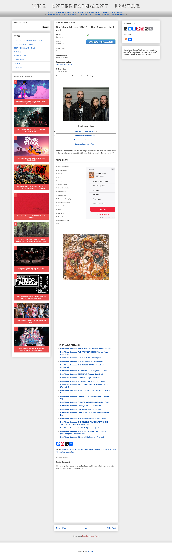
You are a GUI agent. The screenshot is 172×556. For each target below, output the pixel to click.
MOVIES (70, 12)
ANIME (105, 12)
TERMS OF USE (20, 56)
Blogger (90, 551)
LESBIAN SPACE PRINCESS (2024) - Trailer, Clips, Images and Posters (31, 102)
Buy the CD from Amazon (85, 131)
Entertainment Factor (69, 337)
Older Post (111, 528)
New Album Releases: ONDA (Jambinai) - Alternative (81, 406)
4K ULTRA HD (70, 15)
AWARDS (60, 12)
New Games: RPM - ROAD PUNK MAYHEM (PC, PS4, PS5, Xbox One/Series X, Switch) (31, 187)
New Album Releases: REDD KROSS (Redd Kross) (31, 216)
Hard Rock (103, 449)
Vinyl (65, 64)
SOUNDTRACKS (85, 15)
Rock (72, 452)
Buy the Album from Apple (85, 144)
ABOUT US (18, 67)
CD (57, 64)
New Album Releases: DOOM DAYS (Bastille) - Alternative (83, 437)
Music (110, 449)
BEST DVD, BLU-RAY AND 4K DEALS (28, 40)
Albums (77, 449)
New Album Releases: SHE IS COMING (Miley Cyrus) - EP (82, 358)
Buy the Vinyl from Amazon (85, 140)
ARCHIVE (17, 52)
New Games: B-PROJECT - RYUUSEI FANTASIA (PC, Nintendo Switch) (31, 349)
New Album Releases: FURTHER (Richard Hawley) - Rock (82, 361)
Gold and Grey (93, 449)
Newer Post (61, 528)
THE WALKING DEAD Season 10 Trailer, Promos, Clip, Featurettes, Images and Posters (31, 240)
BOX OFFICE (117, 12)
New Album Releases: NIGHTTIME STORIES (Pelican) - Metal (84, 371)
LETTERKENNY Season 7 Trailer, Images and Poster (31, 321)
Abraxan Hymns (68, 449)
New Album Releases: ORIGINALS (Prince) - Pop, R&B (81, 374)
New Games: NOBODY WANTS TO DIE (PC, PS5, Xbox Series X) (31, 130)
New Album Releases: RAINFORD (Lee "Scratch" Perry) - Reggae (86, 348)
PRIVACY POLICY (20, 60)
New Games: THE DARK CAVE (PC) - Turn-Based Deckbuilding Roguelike (31, 269)
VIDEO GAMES (118, 15)
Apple (70, 64)
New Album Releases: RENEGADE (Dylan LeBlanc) (80, 378)
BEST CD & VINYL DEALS (23, 44)
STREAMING (94, 12)
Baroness (84, 449)
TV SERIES (81, 12)
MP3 (61, 64)
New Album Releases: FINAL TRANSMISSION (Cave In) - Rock (84, 402)
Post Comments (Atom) (91, 536)
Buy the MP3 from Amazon (85, 136)
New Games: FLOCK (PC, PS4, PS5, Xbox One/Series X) (31, 159)
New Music (66, 452)
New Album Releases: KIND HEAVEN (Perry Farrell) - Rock (83, 418)
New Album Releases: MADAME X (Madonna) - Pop (80, 428)
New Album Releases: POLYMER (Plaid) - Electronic (80, 409)
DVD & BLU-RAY (54, 15)
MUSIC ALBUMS (102, 15)
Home (86, 528)
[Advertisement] (86, 306)
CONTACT (18, 63)
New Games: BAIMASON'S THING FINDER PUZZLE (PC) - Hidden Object (31, 297)
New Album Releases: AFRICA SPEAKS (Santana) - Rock (82, 381)
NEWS (50, 12)
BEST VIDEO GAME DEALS (24, 48)
